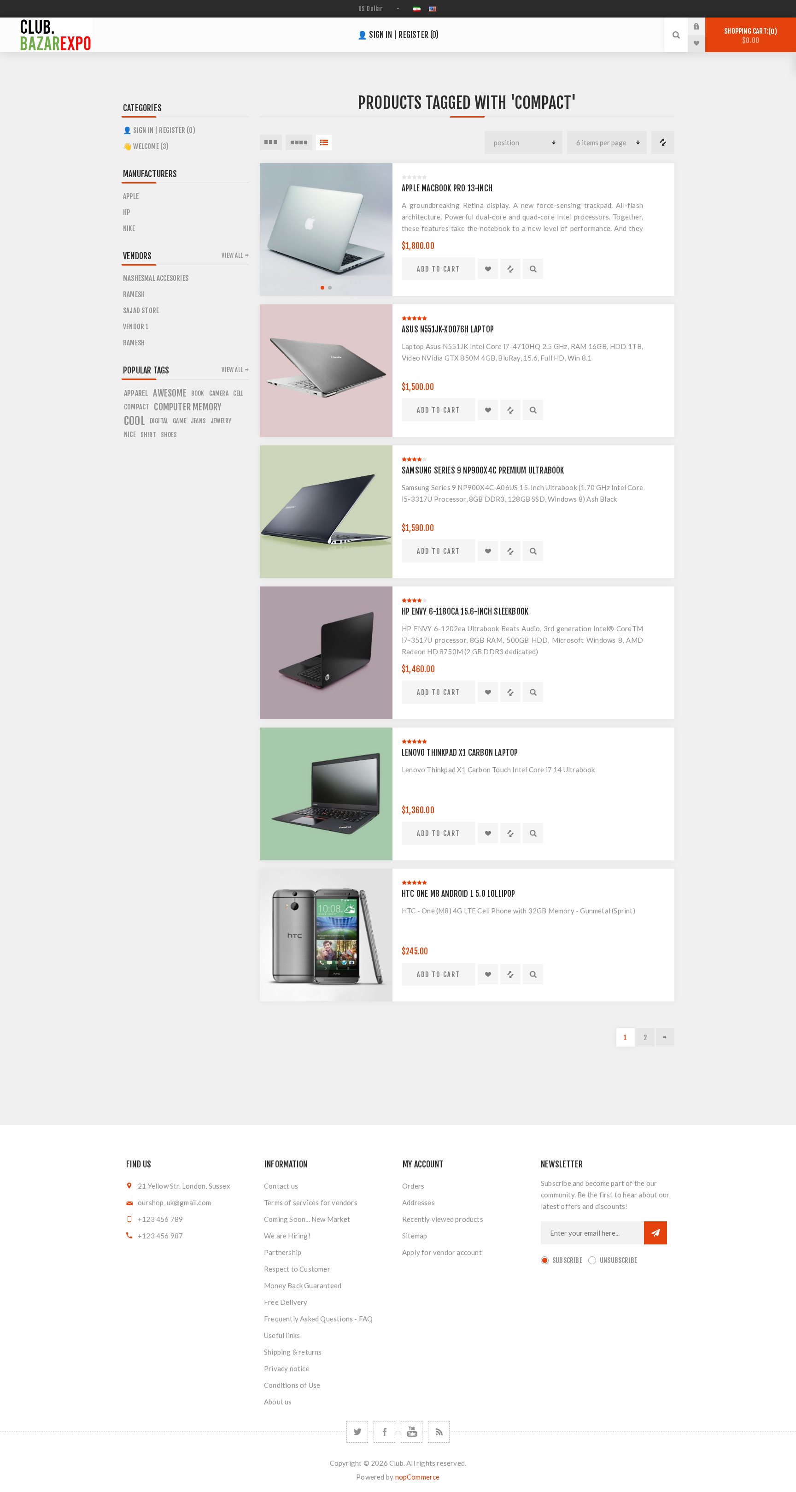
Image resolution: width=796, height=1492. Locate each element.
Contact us (281, 1186)
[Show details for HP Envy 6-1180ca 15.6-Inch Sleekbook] (326, 652)
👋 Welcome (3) (146, 146)
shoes (169, 434)
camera (218, 393)
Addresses (418, 1202)
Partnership (282, 1252)
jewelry (221, 421)
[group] (326, 229)
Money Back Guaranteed (302, 1285)
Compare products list (662, 142)
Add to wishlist (488, 269)
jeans (198, 421)
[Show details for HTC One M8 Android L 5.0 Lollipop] (326, 935)
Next (665, 1037)
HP (126, 212)
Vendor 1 (136, 326)
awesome (169, 393)
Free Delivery (286, 1302)
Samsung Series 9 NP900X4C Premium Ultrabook (483, 470)
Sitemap (414, 1235)
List (324, 142)
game (179, 421)
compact (136, 407)
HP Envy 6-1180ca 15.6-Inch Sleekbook (465, 611)
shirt (148, 434)
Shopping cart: (749, 36)
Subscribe (567, 1260)
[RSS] (439, 1432)
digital (159, 421)
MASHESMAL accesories (155, 278)
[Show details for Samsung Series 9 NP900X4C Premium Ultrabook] (326, 511)
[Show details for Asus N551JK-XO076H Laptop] (326, 370)
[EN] (432, 8)
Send (655, 1232)
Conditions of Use (292, 1385)
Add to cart (438, 269)
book (198, 393)
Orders (413, 1186)
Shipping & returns (293, 1352)
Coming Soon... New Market (307, 1219)
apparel (136, 393)
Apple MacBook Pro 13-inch (447, 188)
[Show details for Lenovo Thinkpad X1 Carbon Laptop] (326, 794)
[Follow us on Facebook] (384, 1432)
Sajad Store (141, 310)
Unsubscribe (618, 1260)
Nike (129, 228)
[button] (322, 288)
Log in (703, 26)
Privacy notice (287, 1368)
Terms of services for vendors (310, 1202)
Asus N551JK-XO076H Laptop (448, 329)
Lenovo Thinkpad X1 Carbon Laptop (460, 753)
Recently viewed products (442, 1219)
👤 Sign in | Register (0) (398, 35)
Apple (131, 196)
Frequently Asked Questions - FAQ (318, 1318)
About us (278, 1401)
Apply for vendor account (442, 1252)
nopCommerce (417, 1477)
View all (232, 255)
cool (134, 421)
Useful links (282, 1335)
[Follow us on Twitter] (357, 1432)
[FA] (417, 8)
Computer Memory (188, 407)
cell (238, 393)
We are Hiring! (287, 1235)
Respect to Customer (297, 1269)
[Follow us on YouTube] (411, 1432)
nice (130, 434)
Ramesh (134, 294)
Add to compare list (510, 269)
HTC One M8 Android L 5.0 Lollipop (458, 894)
